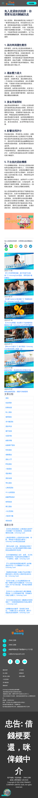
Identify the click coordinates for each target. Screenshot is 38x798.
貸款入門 (9, 459)
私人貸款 (9, 412)
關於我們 (5, 670)
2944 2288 (12, 640)
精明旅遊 (9, 502)
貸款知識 (9, 478)
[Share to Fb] (7, 246)
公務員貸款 (9, 488)
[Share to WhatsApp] (7, 249)
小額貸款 (9, 469)
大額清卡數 (9, 516)
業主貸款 (9, 506)
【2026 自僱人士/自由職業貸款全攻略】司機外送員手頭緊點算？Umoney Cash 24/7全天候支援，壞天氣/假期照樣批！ (19, 584)
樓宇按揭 (9, 431)
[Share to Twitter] (21, 246)
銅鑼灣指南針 (10, 497)
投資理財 (9, 403)
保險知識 (9, 521)
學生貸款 (9, 483)
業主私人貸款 (6, 676)
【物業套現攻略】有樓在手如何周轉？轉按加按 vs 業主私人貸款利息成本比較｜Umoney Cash (19, 574)
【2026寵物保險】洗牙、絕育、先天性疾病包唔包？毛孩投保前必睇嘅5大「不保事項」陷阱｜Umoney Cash (19, 557)
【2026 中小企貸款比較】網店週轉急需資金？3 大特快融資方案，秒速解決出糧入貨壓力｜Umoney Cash (19, 593)
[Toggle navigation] (3, 3)
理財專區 (9, 473)
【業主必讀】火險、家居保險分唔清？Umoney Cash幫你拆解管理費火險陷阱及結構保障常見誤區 (19, 548)
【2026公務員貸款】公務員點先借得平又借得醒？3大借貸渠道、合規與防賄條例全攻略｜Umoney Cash (19, 531)
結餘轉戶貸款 (10, 445)
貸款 (7, 398)
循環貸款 (9, 417)
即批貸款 (9, 464)
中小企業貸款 (10, 492)
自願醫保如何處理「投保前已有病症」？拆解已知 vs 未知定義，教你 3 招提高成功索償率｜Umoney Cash (18, 611)
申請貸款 (31, 3)
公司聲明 (21, 670)
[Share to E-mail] (26, 246)
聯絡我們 (5, 685)
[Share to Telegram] (31, 246)
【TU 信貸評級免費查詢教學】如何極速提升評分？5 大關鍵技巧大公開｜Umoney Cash (18, 565)
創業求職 (9, 440)
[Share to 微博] (16, 246)
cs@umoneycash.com (17, 654)
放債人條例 (22, 676)
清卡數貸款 (9, 422)
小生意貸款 (9, 511)
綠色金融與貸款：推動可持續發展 (16, 391)
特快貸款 (9, 450)
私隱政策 (21, 673)
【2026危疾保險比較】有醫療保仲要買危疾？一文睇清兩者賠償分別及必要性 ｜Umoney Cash (19, 602)
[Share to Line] (11, 246)
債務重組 (9, 455)
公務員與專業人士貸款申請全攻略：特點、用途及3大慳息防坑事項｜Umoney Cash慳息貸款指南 (19, 539)
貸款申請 (9, 426)
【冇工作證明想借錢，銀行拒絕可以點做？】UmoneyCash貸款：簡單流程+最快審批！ (18, 275)
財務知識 (9, 407)
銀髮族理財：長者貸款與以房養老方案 (17, 370)
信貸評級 (9, 436)
